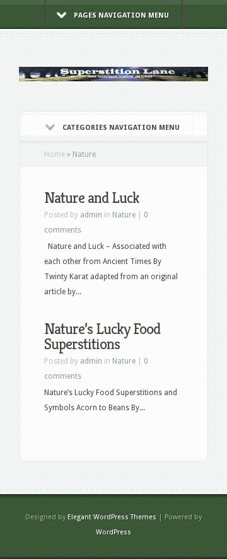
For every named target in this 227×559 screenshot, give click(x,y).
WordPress (113, 532)
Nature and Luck (91, 197)
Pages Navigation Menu (121, 15)
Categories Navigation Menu (121, 128)
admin (91, 214)
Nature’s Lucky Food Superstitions (102, 337)
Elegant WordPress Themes (111, 517)
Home (54, 154)
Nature (124, 214)
